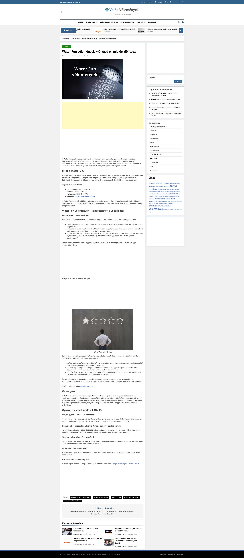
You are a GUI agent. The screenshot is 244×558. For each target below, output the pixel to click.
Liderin (167, 194)
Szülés (152, 166)
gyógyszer (156, 191)
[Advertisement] (102, 115)
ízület (150, 212)
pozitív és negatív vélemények (80, 497)
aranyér (157, 183)
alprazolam (152, 183)
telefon (180, 201)
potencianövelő (153, 201)
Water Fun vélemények (131, 497)
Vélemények (67, 56)
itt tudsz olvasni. (86, 386)
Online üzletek (91, 22)
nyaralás (160, 196)
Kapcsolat (152, 22)
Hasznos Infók (154, 139)
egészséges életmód (168, 183)
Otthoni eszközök (127, 22)
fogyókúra (153, 189)
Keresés (152, 78)
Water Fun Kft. (116, 497)
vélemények (154, 170)
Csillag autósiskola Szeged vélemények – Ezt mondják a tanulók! (126, 540)
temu (150, 203)
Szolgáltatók (66, 46)
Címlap (80, 22)
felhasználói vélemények (163, 186)
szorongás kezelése (165, 201)
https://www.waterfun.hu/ (85, 196)
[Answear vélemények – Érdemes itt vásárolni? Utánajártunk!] (118, 31)
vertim (153, 203)
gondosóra (151, 191)
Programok (153, 158)
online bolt (151, 198)
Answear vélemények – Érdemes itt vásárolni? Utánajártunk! (152, 2)
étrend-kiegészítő (176, 209)
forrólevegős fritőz (161, 189)
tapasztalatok (174, 201)
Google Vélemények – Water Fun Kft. (126, 464)
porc (176, 198)
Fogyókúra (141, 22)
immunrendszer (161, 194)
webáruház (166, 209)
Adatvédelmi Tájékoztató (175, 554)
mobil (152, 142)
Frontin (168, 189)
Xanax (170, 209)
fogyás (173, 186)
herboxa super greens (174, 191)
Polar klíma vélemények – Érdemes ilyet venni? (165, 99)
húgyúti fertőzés (153, 194)
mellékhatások (174, 194)
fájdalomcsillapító (174, 189)
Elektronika (153, 131)
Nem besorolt (154, 146)
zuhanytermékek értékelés (72, 501)
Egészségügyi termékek (109, 22)
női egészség (165, 196)
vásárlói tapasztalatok (101, 497)
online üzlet (170, 198)
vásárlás (165, 203)
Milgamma (151, 196)
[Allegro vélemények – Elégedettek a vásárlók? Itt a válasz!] (172, 31)
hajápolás (161, 191)
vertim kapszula (159, 203)
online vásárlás (160, 199)
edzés (161, 183)
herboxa (166, 191)
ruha (158, 201)
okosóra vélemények (174, 196)
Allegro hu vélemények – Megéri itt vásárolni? (96, 29)
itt (119, 430)
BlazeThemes (115, 554)
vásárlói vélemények (164, 206)
